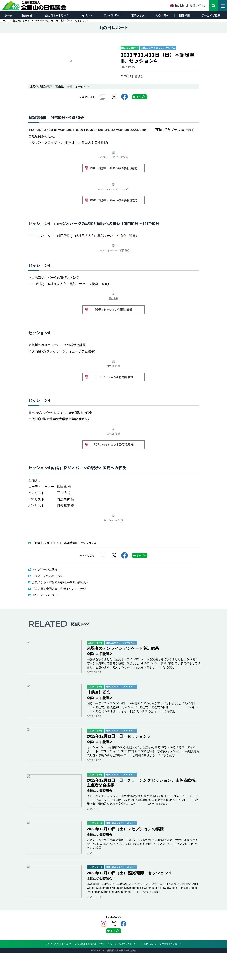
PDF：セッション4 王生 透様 (113, 309)
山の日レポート (21, 20)
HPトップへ (139, 96)
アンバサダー (112, 15)
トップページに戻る (44, 569)
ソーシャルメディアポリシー (124, 944)
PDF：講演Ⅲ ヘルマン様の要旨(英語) (113, 168)
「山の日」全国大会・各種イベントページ (59, 588)
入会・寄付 (162, 15)
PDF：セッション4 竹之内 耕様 (113, 377)
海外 (69, 86)
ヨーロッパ (82, 86)
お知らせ (27, 15)
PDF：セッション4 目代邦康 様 (113, 444)
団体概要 (184, 15)
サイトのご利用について (59, 944)
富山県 (59, 86)
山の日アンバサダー (44, 595)
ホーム (8, 15)
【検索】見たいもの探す (47, 575)
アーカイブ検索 (211, 15)
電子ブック (138, 15)
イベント (87, 15)
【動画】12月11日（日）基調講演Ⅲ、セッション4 (64, 543)
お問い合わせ (150, 944)
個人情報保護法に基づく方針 (91, 944)
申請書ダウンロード (171, 944)
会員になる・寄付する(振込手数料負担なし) (60, 582)
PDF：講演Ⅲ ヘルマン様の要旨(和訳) (113, 200)
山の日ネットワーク (57, 15)
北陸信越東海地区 (41, 86)
